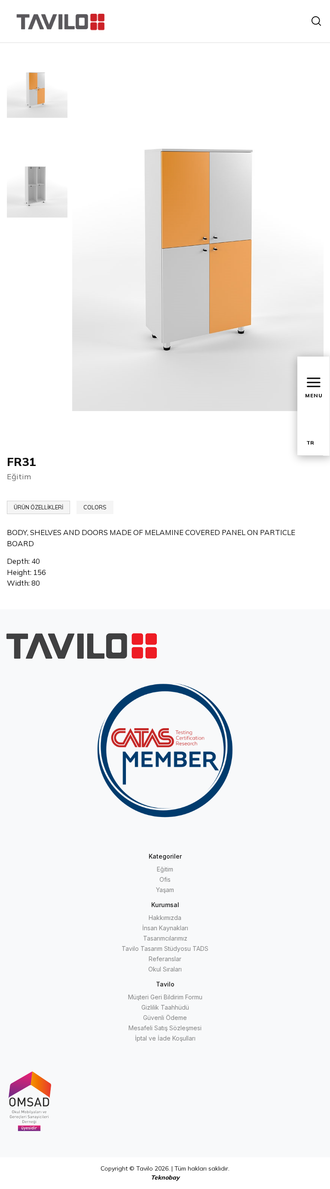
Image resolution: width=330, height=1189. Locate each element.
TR (310, 442)
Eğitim (165, 869)
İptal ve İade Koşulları (165, 1038)
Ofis (165, 879)
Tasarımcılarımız (165, 938)
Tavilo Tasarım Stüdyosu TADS (165, 948)
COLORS (95, 507)
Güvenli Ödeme (165, 1017)
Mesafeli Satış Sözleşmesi (165, 1028)
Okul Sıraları (165, 969)
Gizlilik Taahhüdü (165, 1007)
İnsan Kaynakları (165, 928)
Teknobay (165, 1177)
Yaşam (165, 889)
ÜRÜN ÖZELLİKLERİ (38, 507)
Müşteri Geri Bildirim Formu (165, 997)
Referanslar (165, 958)
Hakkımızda (165, 917)
